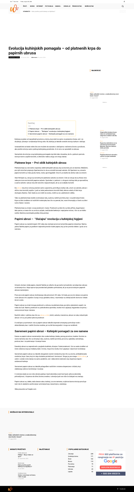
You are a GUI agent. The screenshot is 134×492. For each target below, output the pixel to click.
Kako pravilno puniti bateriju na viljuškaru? (43, 11)
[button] (122, 6)
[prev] (121, 11)
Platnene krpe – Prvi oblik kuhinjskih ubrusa (44, 129)
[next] (124, 11)
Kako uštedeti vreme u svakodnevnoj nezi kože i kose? (22, 436)
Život (101, 141)
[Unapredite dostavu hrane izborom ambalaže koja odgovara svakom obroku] (94, 134)
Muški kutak (21, 463)
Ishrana (102, 130)
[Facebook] (124, 1)
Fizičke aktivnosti (22, 452)
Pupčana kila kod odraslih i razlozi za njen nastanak (108, 155)
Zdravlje (102, 152)
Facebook (122, 489)
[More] (89, 62)
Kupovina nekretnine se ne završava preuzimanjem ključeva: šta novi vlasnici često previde (108, 145)
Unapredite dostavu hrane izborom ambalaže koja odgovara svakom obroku (108, 133)
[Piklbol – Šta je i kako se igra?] (13, 456)
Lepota (92, 92)
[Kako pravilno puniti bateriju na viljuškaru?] (13, 467)
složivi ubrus (81, 356)
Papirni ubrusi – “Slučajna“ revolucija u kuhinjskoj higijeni (49, 131)
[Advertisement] (67, 28)
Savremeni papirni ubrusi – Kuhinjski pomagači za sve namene (51, 134)
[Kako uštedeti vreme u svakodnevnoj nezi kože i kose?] (104, 81)
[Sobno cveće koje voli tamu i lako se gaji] (13, 477)
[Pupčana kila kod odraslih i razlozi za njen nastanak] (94, 156)
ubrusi (19, 188)
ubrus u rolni (44, 315)
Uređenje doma (14, 57)
